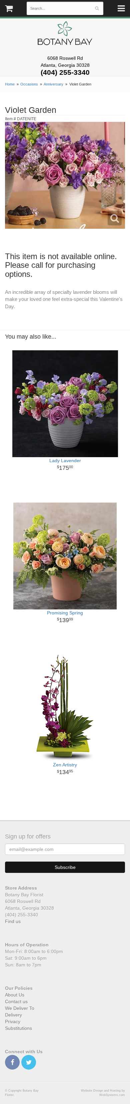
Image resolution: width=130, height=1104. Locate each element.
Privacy (12, 1021)
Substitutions (18, 1028)
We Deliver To (19, 1008)
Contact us (16, 1001)
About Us (14, 994)
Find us (13, 921)
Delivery (13, 1015)
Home (10, 84)
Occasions (29, 84)
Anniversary (53, 84)
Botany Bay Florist (65, 34)
